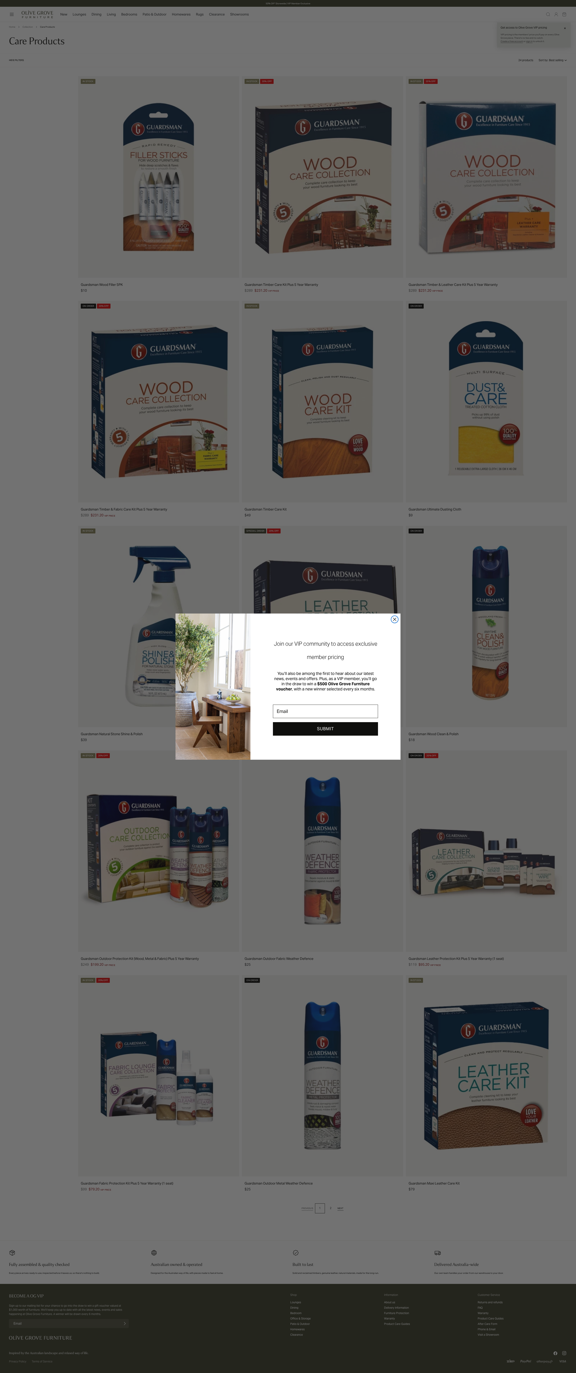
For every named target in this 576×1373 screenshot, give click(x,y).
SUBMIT (325, 728)
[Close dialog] (394, 619)
